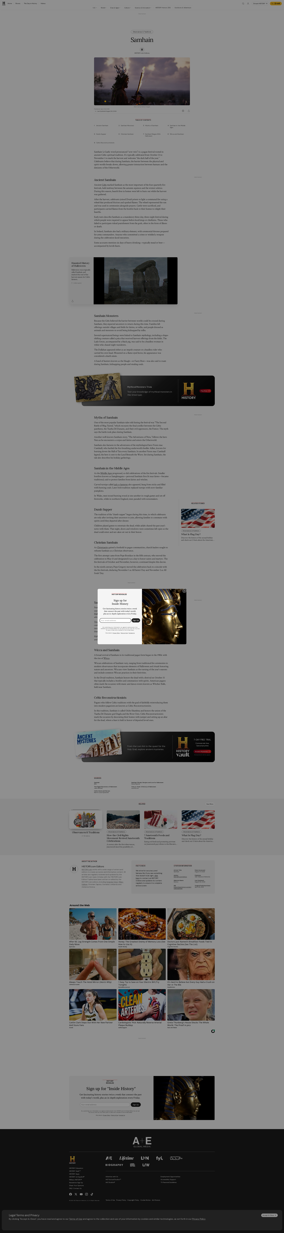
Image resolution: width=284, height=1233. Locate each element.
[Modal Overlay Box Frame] (142, 616)
